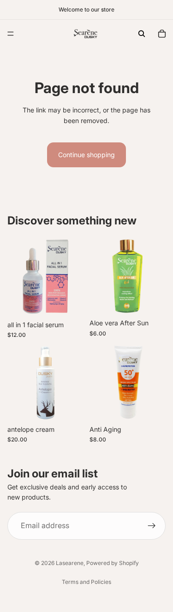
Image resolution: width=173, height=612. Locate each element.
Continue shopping (86, 155)
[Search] (141, 34)
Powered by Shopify (112, 562)
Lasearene (70, 562)
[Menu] (10, 33)
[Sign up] (151, 526)
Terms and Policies (86, 581)
